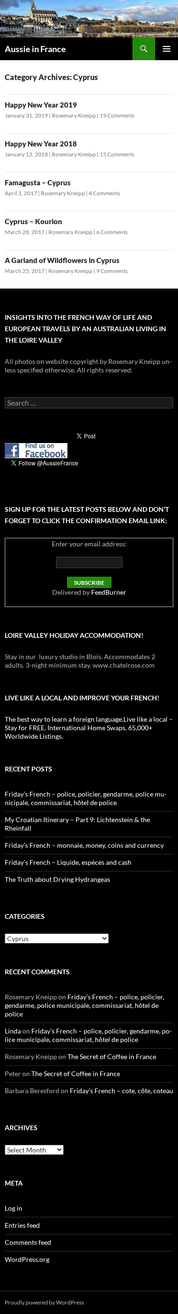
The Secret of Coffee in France (111, 1056)
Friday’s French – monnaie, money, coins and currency (84, 845)
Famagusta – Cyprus (38, 182)
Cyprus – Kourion (33, 221)
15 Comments (117, 154)
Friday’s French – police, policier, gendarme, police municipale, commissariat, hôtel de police (86, 798)
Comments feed (28, 1242)
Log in (13, 1208)
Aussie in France (35, 49)
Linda (13, 1031)
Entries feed (22, 1225)
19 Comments (117, 115)
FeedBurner (108, 592)
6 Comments (112, 232)
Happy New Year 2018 (41, 143)
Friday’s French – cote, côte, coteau (121, 1091)
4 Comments (104, 193)
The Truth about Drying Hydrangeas (57, 879)
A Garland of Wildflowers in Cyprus (62, 260)
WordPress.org (27, 1259)
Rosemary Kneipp (74, 115)
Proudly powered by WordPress (44, 1302)
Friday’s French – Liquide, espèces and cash (68, 862)
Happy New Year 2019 (41, 104)
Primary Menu (166, 48)
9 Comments (112, 270)
